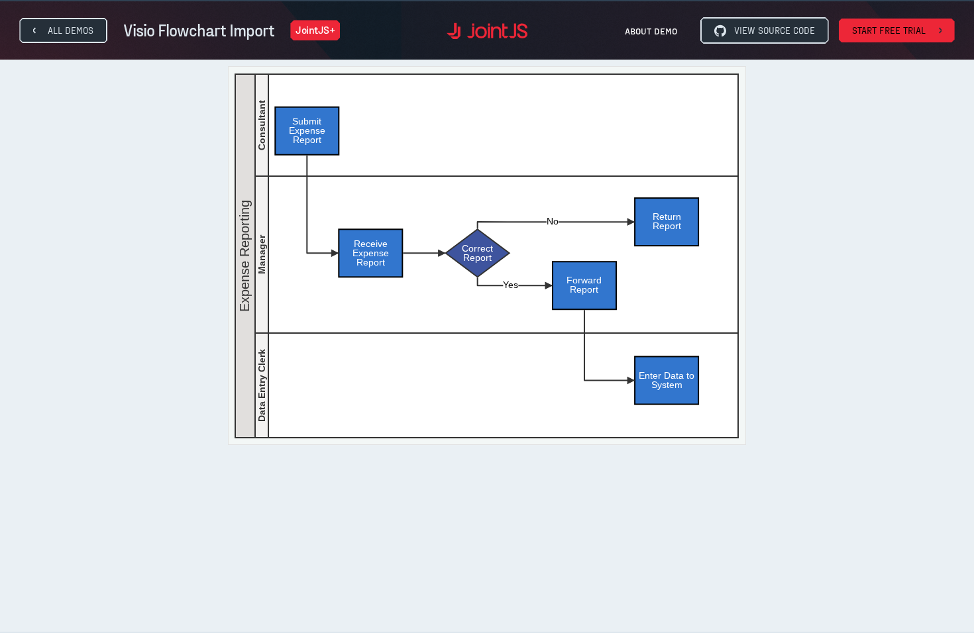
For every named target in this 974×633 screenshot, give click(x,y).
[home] (487, 31)
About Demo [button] (651, 30)
